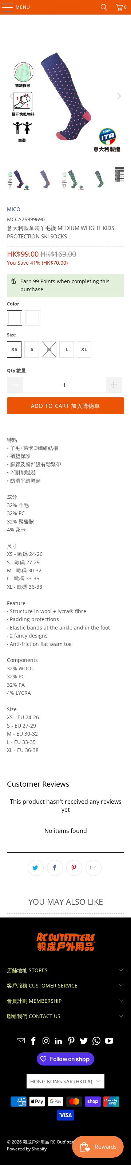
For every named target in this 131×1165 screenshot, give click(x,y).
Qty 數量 (16, 370)
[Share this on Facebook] (55, 868)
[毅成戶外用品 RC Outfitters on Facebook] (33, 1041)
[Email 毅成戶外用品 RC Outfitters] (21, 1041)
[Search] (104, 7)
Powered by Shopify (27, 1149)
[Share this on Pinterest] (74, 868)
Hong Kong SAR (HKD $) (61, 1081)
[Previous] (12, 96)
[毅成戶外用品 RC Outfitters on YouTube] (109, 1041)
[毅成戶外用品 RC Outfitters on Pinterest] (71, 1041)
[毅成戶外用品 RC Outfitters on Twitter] (84, 1041)
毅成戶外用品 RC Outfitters (49, 1142)
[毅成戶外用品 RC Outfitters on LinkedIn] (58, 1041)
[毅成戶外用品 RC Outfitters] (65, 7)
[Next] (118, 96)
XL (84, 349)
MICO (13, 209)
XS (14, 349)
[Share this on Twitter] (36, 868)
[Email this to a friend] (94, 868)
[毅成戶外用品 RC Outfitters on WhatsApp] (96, 1041)
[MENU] (4, 7)
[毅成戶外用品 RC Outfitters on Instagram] (46, 1041)
